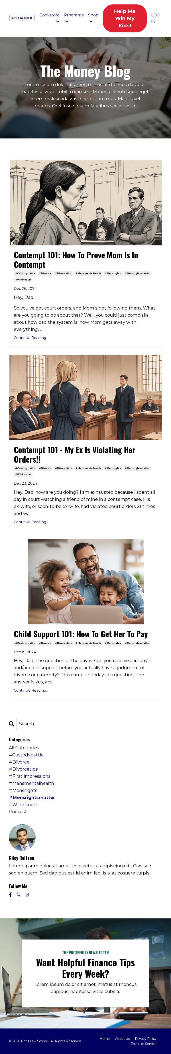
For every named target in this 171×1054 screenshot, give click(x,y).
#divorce (45, 273)
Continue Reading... (31, 338)
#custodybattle (25, 273)
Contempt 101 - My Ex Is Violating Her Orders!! (74, 454)
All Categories (24, 747)
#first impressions (30, 776)
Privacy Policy (146, 1039)
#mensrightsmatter (137, 273)
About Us (122, 1039)
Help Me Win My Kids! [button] (125, 18)
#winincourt (23, 279)
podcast (18, 811)
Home (105, 1039)
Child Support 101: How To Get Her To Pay (81, 633)
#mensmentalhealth (88, 273)
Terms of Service (144, 1044)
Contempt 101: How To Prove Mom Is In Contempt (76, 259)
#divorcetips (63, 273)
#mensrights (113, 273)
